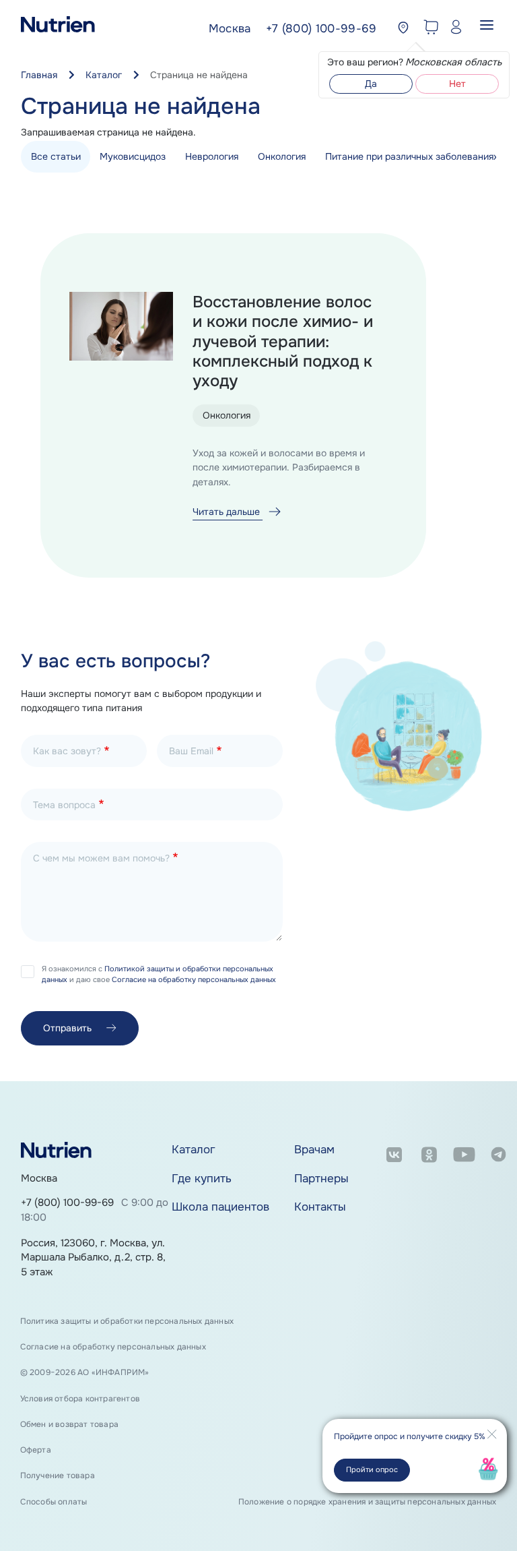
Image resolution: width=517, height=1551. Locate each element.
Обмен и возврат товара (69, 1424)
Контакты (320, 1207)
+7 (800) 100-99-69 (67, 1202)
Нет (457, 84)
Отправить (67, 1028)
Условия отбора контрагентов (80, 1398)
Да (371, 84)
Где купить (202, 1179)
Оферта (35, 1449)
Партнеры (321, 1179)
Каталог (103, 75)
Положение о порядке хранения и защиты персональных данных (367, 1501)
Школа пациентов (220, 1207)
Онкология (282, 156)
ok (429, 1156)
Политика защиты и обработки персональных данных (127, 1321)
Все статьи (56, 156)
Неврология (211, 156)
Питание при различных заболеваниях (411, 156)
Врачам (314, 1150)
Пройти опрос (372, 1469)
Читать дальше (228, 512)
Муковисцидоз (133, 156)
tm (498, 1156)
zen (394, 1186)
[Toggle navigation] (486, 29)
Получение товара (57, 1475)
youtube (464, 1156)
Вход (452, 28)
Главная (39, 75)
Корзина (428, 28)
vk (394, 1156)
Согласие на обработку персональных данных (194, 979)
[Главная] (58, 29)
